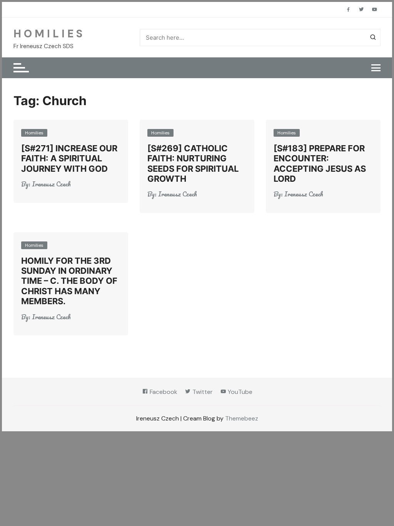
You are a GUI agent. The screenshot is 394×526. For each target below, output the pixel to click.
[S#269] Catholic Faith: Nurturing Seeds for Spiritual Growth (193, 163)
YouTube (239, 392)
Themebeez (241, 418)
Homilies (34, 133)
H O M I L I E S (47, 34)
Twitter (202, 392)
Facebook (162, 392)
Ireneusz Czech (51, 184)
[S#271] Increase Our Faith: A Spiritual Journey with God (69, 158)
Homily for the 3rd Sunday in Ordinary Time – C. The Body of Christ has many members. (69, 281)
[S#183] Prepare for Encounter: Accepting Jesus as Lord (320, 163)
